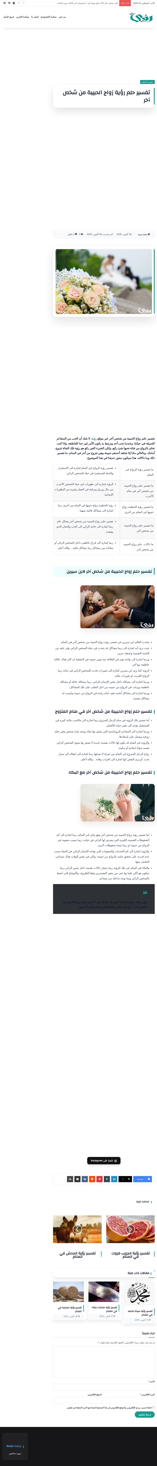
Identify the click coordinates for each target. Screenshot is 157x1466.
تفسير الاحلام (147, 82)
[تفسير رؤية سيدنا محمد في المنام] (139, 1294)
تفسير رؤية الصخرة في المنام (70, 1309)
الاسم (151, 1381)
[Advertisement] (104, 53)
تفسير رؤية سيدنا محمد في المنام (140, 1313)
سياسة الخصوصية (49, 17)
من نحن (62, 17)
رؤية (95, 438)
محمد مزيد (142, 234)
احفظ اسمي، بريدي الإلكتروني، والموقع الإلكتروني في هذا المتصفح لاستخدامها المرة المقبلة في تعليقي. (109, 1407)
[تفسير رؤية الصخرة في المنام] (68, 1292)
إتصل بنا (34, 17)
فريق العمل (8, 17)
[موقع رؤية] (141, 17)
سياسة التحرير (22, 17)
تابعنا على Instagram (104, 1160)
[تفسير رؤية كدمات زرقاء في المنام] (103, 1292)
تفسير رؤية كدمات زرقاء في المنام (104, 1309)
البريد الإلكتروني (147, 1394)
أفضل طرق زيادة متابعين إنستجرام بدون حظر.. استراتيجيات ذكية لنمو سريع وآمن (83, 3)
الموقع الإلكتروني (95, 1394)
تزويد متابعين (15, 1453)
